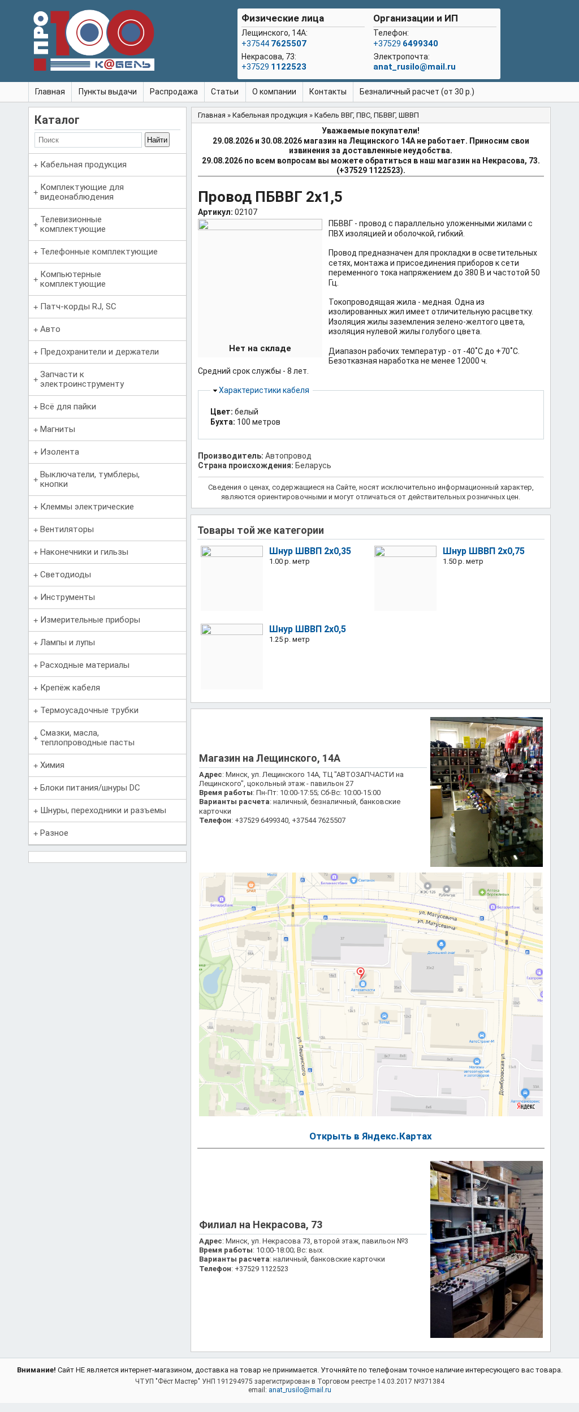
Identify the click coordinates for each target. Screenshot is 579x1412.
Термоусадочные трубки (89, 710)
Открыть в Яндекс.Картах (370, 1136)
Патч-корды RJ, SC (78, 306)
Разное (54, 833)
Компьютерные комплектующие (73, 279)
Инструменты (67, 597)
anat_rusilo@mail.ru (414, 67)
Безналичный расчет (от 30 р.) (417, 91)
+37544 (273, 43)
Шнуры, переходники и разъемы (103, 810)
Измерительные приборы (90, 620)
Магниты (57, 429)
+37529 (273, 66)
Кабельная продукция (83, 164)
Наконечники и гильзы (84, 552)
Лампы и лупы (67, 642)
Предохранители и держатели (99, 352)
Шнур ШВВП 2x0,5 (307, 629)
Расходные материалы (84, 665)
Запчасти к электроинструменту (82, 379)
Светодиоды (65, 574)
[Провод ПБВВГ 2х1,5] (260, 227)
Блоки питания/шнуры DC (90, 788)
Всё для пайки (68, 406)
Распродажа (174, 91)
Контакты (328, 91)
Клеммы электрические (87, 507)
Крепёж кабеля (70, 688)
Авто (50, 329)
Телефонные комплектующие (99, 252)
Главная (50, 91)
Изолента (59, 452)
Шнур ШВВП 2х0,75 (484, 551)
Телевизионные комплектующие (73, 224)
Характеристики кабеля (264, 390)
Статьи (225, 91)
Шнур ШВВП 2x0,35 (310, 551)
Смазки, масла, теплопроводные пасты (87, 738)
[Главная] (93, 42)
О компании (274, 91)
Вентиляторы (67, 529)
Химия (52, 765)
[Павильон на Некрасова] (486, 1335)
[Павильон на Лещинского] (486, 864)
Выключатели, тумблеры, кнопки (90, 479)
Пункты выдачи (108, 91)
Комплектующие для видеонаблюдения (82, 192)
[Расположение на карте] (371, 1113)
